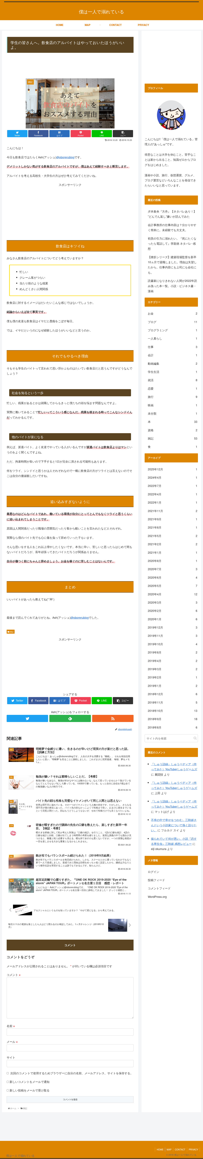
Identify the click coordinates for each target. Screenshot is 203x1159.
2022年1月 (172, 502)
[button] (195, 738)
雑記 (11, 631)
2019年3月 (172, 669)
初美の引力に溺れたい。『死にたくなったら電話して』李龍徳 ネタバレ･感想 (172, 243)
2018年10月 (172, 710)
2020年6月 (172, 577)
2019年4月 (172, 661)
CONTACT (180, 1149)
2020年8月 (172, 561)
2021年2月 (172, 544)
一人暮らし (172, 338)
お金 (172, 313)
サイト (11, 1057)
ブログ (172, 322)
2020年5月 (172, 586)
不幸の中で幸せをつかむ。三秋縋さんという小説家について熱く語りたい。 (174, 825)
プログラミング (172, 330)
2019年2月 (172, 677)
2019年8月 (172, 652)
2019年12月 (172, 627)
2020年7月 (172, 569)
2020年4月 (172, 594)
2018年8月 (172, 727)
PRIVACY (193, 1149)
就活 (172, 380)
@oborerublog (65, 157)
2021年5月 (172, 536)
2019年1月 (172, 686)
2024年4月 (172, 477)
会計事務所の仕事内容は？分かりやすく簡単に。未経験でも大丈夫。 (172, 227)
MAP (169, 1149)
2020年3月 (172, 602)
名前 (11, 1026)
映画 (172, 405)
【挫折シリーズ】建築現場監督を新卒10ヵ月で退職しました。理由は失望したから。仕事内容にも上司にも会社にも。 (172, 264)
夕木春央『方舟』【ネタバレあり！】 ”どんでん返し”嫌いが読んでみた (172, 213)
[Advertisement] (70, 66)
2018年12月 (172, 694)
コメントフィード (159, 888)
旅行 (172, 397)
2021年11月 (172, 511)
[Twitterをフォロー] (27, 718)
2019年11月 (172, 635)
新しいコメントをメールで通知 (29, 1082)
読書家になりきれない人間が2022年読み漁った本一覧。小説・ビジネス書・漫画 (172, 286)
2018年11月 (172, 702)
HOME (160, 1149)
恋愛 (172, 388)
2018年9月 (172, 719)
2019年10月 (172, 644)
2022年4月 (172, 494)
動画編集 (172, 363)
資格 (172, 430)
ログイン (153, 872)
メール (12, 1041)
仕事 (172, 347)
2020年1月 (172, 619)
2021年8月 (172, 527)
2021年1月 (172, 552)
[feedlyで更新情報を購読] (70, 718)
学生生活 (172, 372)
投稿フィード (156, 880)
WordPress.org (157, 896)
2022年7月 (172, 486)
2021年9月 (172, 519)
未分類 (172, 413)
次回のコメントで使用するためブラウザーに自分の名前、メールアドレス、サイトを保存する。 (71, 1073)
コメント (14, 975)
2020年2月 (172, 611)
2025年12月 (172, 469)
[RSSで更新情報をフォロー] (113, 718)
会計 (172, 355)
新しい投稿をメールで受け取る (29, 1090)
